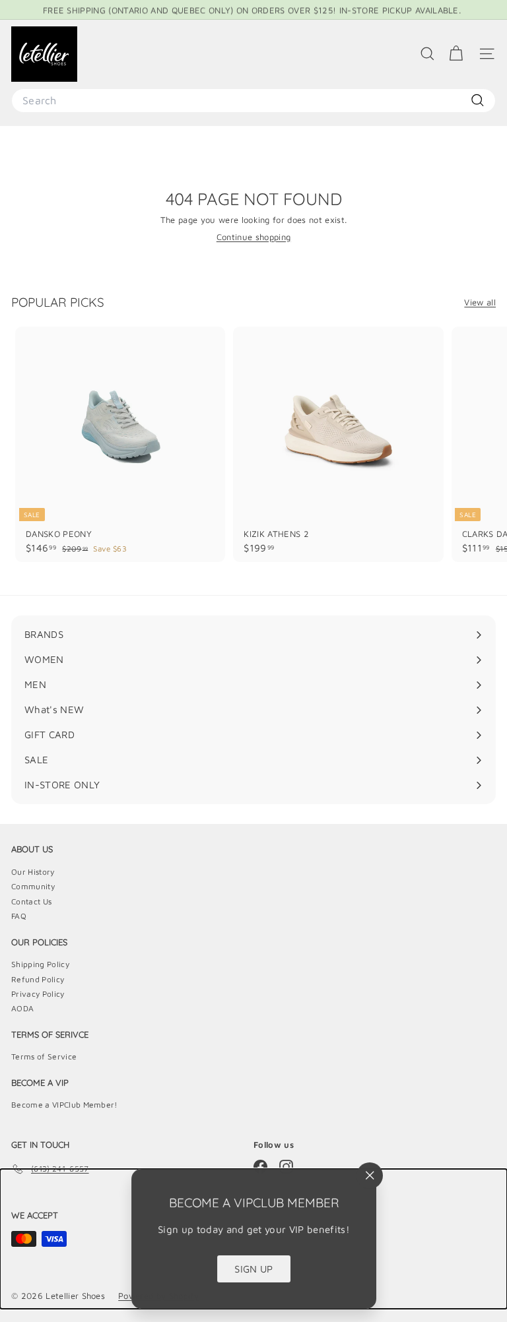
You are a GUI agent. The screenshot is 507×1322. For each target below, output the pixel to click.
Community (33, 886)
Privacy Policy (38, 994)
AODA (22, 1008)
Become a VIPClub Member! (64, 1105)
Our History (33, 872)
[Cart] (455, 53)
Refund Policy (37, 979)
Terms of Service (44, 1056)
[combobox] (253, 100)
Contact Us (31, 901)
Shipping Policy (40, 964)
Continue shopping (254, 237)
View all (480, 302)
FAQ (18, 916)
